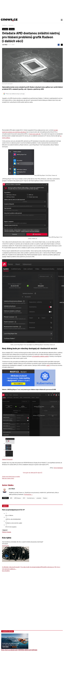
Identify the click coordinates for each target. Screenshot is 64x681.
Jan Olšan (4, 44)
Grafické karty (30, 498)
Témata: (5, 498)
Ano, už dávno (9, 515)
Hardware (10, 25)
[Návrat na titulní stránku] (9, 20)
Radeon (45, 498)
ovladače (38, 498)
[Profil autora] (4, 490)
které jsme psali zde (34, 134)
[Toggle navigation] (61, 19)
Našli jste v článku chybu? (8, 478)
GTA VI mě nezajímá (10, 527)
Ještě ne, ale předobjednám (13, 519)
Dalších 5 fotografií (7, 459)
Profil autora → (28, 494)
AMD (11, 498)
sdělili (48, 365)
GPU (24, 498)
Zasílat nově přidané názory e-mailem (11, 476)
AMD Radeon (17, 498)
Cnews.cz (4, 25)
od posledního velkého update (40, 356)
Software (11, 29)
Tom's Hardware (58, 467)
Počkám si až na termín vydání (13, 523)
